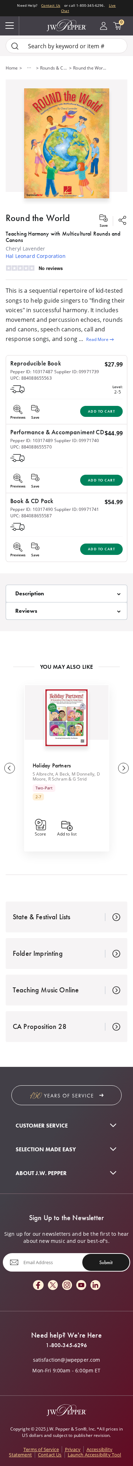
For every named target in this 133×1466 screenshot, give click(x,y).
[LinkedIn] (95, 1285)
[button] (66, 141)
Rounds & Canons (54, 68)
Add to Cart (101, 411)
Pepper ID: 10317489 (31, 440)
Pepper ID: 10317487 (31, 371)
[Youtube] (81, 1285)
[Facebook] (38, 1285)
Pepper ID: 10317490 (31, 509)
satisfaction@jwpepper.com (66, 1360)
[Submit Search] (15, 46)
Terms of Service (41, 1449)
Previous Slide (9, 768)
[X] (53, 1285)
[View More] (29, 68)
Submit (105, 1262)
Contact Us (50, 5)
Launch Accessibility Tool (94, 1454)
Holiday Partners (52, 765)
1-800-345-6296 (66, 1345)
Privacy (73, 1449)
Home (12, 68)
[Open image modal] (66, 146)
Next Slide (123, 768)
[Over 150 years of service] (66, 1095)
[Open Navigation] (9, 25)
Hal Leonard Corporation (36, 256)
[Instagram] (67, 1285)
